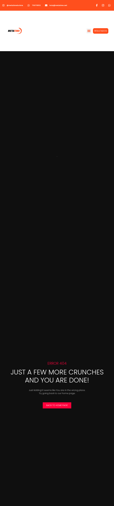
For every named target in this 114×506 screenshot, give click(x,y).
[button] (89, 30)
